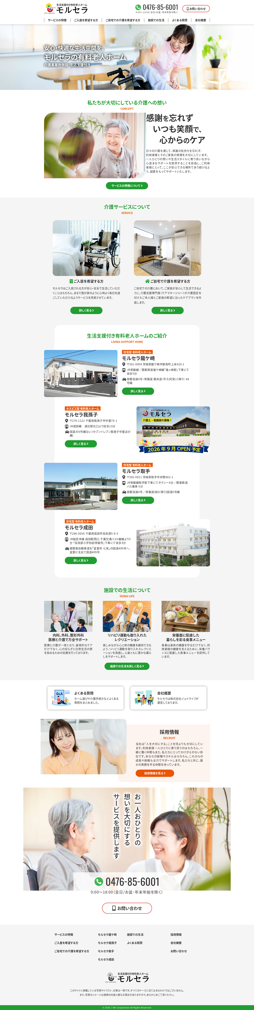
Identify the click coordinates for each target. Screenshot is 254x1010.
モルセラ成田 (106, 959)
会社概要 (200, 20)
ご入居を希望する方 (86, 20)
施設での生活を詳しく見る (126, 666)
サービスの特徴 (57, 20)
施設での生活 (156, 20)
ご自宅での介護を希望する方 (123, 20)
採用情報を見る (153, 773)
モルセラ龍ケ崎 (107, 934)
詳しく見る (85, 310)
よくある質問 (179, 20)
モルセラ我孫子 (107, 943)
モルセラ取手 (106, 951)
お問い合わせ (197, 9)
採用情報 (176, 934)
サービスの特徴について (125, 185)
